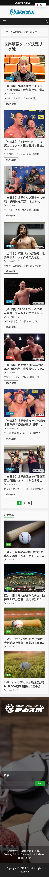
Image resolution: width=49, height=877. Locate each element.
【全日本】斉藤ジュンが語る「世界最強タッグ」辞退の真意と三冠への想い (24, 235)
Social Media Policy (30, 850)
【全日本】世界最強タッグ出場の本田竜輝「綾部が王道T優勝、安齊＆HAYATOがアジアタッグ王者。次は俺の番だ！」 (24, 403)
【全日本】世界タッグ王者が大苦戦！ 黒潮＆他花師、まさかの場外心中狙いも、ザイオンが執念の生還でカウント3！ (24, 180)
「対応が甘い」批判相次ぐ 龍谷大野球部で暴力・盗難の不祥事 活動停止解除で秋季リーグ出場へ (24, 641)
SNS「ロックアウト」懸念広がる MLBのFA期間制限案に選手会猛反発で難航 (24, 684)
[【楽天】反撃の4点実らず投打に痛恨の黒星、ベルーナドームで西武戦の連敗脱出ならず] (24, 534)
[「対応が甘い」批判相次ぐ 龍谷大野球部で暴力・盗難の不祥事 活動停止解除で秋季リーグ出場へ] (24, 621)
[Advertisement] (24, 744)
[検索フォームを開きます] (47, 21)
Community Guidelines (32, 854)
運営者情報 (13, 850)
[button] (4, 22)
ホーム (7, 31)
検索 (6, 775)
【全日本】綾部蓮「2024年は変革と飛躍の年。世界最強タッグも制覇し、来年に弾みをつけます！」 (24, 347)
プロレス (10, 78)
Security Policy (11, 854)
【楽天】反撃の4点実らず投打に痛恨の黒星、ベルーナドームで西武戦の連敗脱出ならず (24, 554)
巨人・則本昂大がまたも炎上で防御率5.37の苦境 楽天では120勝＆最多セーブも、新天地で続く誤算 (24, 597)
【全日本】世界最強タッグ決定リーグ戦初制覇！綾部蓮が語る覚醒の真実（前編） (24, 68)
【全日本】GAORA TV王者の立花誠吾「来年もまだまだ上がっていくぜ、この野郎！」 (24, 291)
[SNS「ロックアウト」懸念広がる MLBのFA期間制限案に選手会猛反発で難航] (24, 664)
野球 (8, 544)
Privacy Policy (24, 857)
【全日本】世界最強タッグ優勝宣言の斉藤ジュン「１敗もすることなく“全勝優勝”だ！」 (24, 459)
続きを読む (12, 103)
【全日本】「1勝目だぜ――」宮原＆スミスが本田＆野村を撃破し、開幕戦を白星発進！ (24, 124)
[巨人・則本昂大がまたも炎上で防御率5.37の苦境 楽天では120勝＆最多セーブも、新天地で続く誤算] (24, 578)
